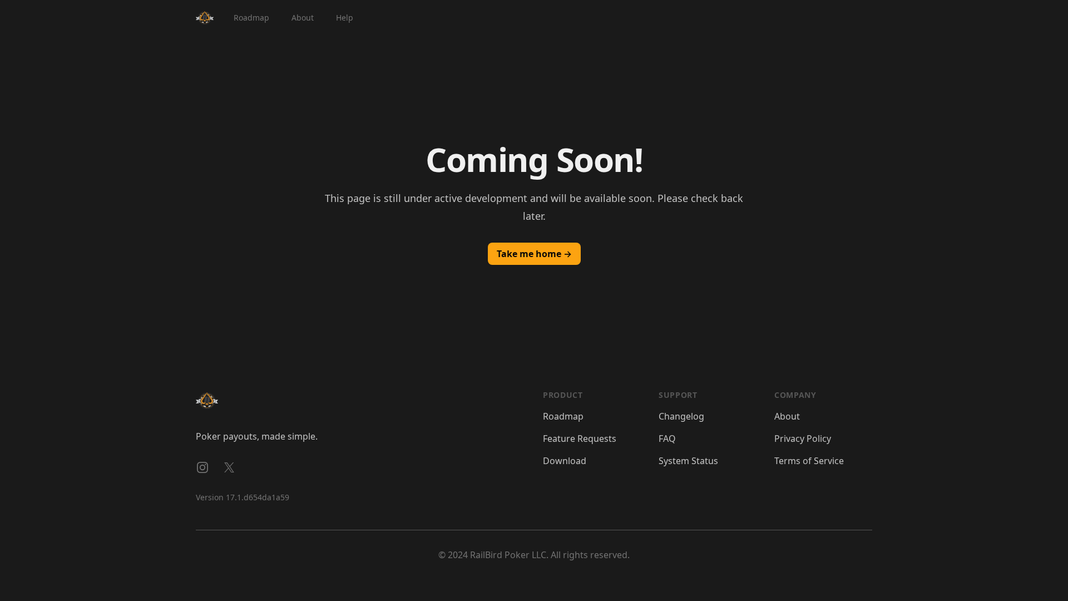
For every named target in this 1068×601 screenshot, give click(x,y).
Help (344, 17)
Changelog (681, 416)
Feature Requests (579, 438)
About (302, 17)
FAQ (667, 438)
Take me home (534, 254)
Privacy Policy (802, 438)
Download (564, 461)
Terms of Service (809, 461)
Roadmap (251, 17)
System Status (688, 461)
